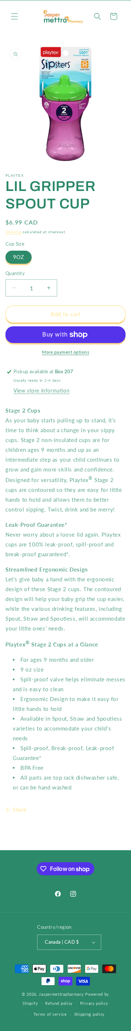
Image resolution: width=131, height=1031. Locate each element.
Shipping (13, 232)
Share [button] (20, 810)
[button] (15, 16)
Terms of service (50, 1014)
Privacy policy (94, 1003)
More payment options (65, 352)
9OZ (18, 257)
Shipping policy (89, 1014)
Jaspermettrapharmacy (61, 994)
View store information (41, 390)
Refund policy (59, 1003)
